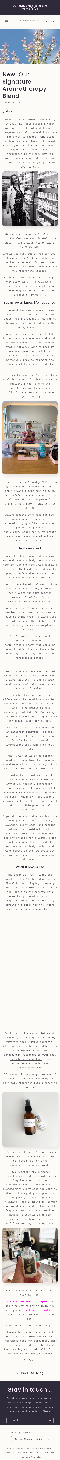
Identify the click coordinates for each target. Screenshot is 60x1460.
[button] (6, 20)
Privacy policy (46, 1453)
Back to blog (32, 1373)
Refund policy (26, 1453)
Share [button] (9, 111)
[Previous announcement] (5, 7)
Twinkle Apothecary (28, 1449)
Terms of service (32, 1457)
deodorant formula (37, 1310)
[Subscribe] (49, 1420)
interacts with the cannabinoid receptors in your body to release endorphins (30, 1055)
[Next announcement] (54, 7)
